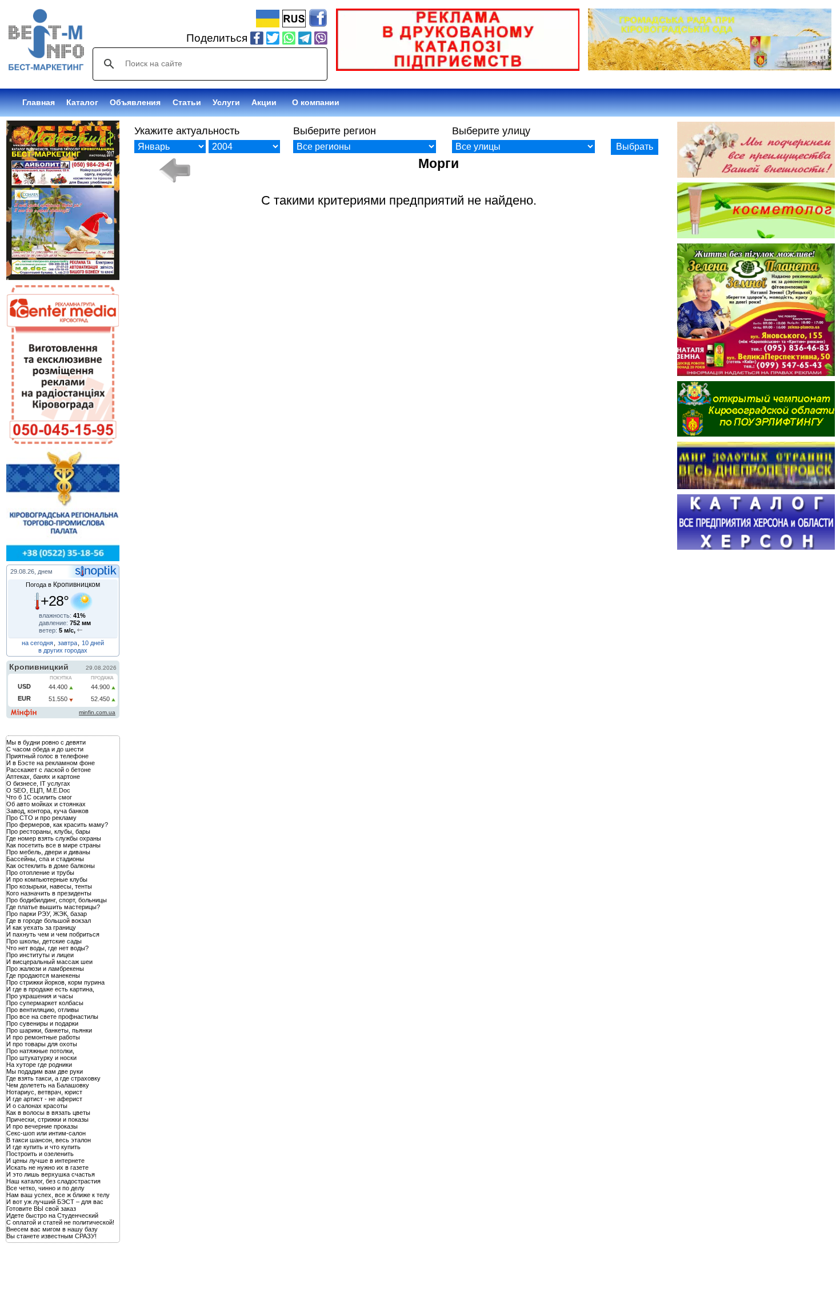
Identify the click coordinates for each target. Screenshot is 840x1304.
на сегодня (37, 642)
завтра (67, 642)
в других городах (62, 650)
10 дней (93, 642)
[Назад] (174, 170)
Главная (38, 102)
